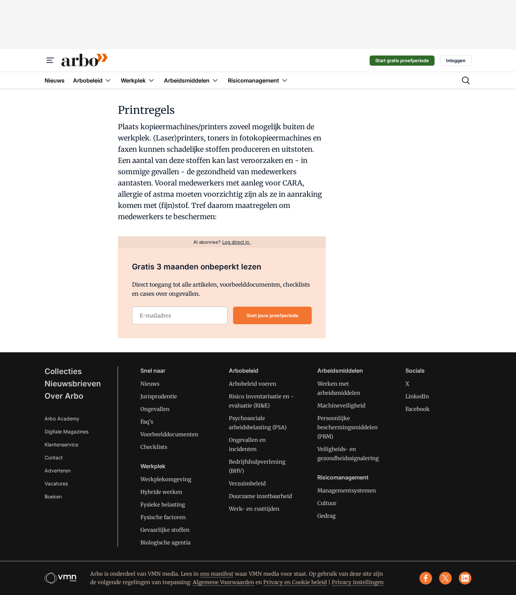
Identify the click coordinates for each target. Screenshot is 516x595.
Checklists (153, 447)
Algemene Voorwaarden (223, 582)
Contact (54, 457)
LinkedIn (417, 396)
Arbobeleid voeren (252, 383)
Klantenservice (61, 444)
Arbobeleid (243, 370)
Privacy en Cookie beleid (295, 582)
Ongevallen (155, 409)
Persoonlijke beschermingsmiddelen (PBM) (347, 427)
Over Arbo (64, 395)
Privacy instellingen (358, 582)
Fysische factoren (163, 517)
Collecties (63, 371)
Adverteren (58, 470)
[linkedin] (465, 578)
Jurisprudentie (158, 396)
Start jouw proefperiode (272, 315)
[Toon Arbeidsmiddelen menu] (215, 80)
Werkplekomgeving (165, 479)
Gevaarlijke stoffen (165, 530)
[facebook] (425, 578)
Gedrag (326, 515)
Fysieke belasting (162, 504)
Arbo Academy (62, 418)
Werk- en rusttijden (254, 508)
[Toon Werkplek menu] (151, 80)
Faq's (146, 421)
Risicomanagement (343, 477)
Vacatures (56, 483)
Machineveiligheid (341, 405)
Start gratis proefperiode (402, 60)
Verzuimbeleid (247, 483)
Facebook (417, 409)
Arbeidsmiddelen (340, 370)
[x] (445, 578)
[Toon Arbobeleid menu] (108, 80)
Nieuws (149, 383)
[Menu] (50, 60)
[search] (465, 80)
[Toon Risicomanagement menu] (284, 80)
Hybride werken (161, 492)
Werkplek (152, 466)
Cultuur (327, 503)
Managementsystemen (346, 490)
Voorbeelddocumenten (169, 434)
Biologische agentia (165, 542)
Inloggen (455, 60)
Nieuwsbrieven (73, 383)
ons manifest (216, 573)
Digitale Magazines (66, 431)
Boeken (53, 496)
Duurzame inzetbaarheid (260, 496)
